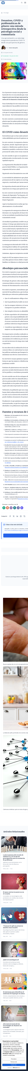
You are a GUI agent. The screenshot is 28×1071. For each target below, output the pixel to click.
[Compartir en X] (13, 516)
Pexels (22, 77)
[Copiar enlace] (24, 516)
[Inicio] (1, 12)
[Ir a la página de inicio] (3, 2)
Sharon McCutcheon (15, 77)
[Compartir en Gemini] (11, 507)
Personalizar (13, 1059)
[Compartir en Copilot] (18, 507)
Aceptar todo (14, 1064)
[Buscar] (21, 2)
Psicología (6, 12)
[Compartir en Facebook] (10, 516)
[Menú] (25, 2)
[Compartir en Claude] (7, 507)
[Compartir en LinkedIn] (17, 516)
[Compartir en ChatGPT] (3, 507)
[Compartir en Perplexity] (14, 507)
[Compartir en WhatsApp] (20, 516)
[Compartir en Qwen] (21, 507)
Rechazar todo (14, 1061)
